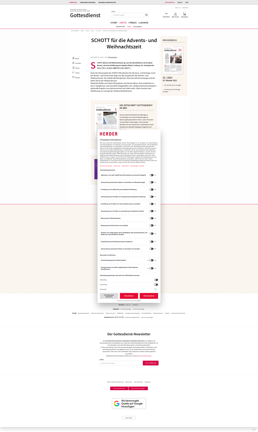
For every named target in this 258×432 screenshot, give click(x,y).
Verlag (179, 2)
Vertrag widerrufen (119, 388)
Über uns (178, 8)
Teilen (77, 68)
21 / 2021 (98, 31)
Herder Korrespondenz (97, 313)
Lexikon (143, 23)
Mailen (77, 78)
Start (114, 23)
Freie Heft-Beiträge (126, 309)
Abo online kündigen (147, 317)
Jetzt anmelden (150, 363)
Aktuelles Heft (120, 27)
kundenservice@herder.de (132, 317)
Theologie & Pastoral (88, 2)
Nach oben (128, 418)
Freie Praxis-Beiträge (138, 309)
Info (186, 2)
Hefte (123, 23)
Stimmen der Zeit (110, 313)
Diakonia (167, 313)
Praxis (133, 23)
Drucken (78, 63)
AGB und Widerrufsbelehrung (115, 382)
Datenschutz (128, 382)
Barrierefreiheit (138, 382)
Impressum (148, 382)
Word (77, 59)
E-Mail (101, 360)
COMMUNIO (120, 313)
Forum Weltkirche (146, 313)
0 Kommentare (112, 57)
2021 (92, 31)
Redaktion (185, 8)
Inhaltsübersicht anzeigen (172, 85)
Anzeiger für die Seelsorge (132, 313)
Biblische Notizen (158, 313)
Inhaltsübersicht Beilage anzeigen (171, 90)
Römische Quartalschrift (178, 313)
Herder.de (73, 2)
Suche (113, 11)
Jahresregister (137, 27)
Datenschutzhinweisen (144, 356)
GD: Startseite (74, 31)
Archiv (130, 27)
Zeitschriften (169, 2)
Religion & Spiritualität (107, 2)
